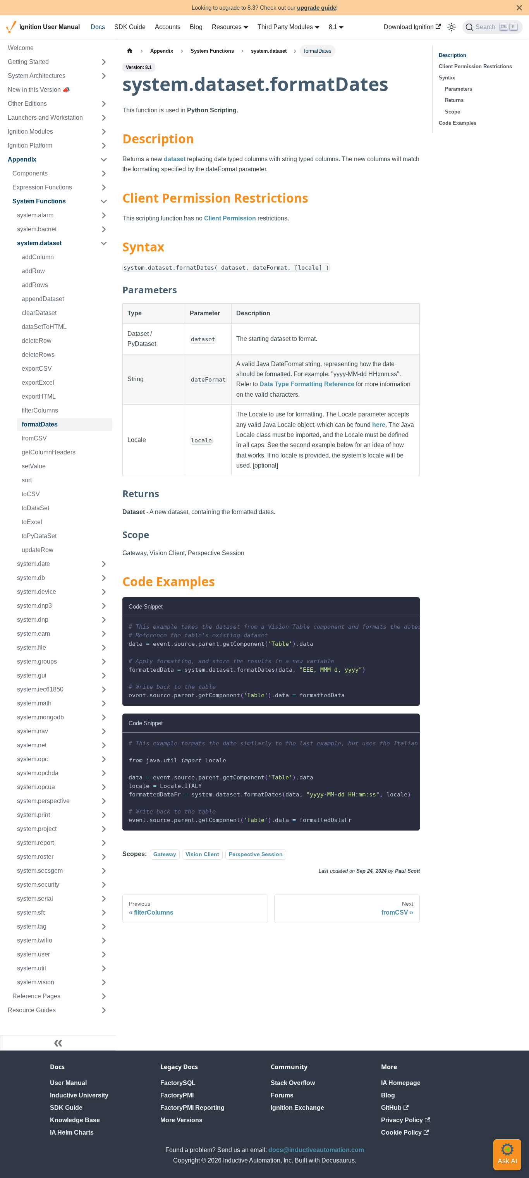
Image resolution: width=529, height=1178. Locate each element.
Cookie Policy (401, 1132)
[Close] (519, 7)
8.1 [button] (333, 27)
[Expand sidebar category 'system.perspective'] (103, 801)
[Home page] (129, 51)
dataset (174, 159)
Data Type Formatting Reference (306, 384)
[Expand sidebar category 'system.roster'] (103, 857)
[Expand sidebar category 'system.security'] (103, 885)
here (378, 424)
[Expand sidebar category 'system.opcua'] (103, 787)
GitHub (391, 1107)
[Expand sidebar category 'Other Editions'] (103, 104)
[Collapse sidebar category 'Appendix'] (103, 159)
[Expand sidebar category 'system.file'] (103, 647)
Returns (454, 100)
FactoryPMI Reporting (192, 1107)
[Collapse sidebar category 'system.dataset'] (103, 243)
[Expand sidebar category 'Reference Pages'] (103, 996)
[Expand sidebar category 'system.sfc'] (103, 912)
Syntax (447, 78)
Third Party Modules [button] (285, 27)
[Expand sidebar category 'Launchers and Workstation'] (103, 118)
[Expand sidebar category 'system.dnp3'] (103, 606)
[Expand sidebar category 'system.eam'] (103, 634)
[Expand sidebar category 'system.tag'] (103, 926)
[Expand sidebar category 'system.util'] (103, 968)
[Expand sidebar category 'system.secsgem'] (103, 871)
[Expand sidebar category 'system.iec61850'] (103, 689)
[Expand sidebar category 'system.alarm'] (103, 215)
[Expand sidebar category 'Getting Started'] (103, 62)
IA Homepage (401, 1083)
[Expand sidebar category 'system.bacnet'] (103, 229)
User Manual (68, 1083)
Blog (196, 27)
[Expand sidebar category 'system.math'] (103, 703)
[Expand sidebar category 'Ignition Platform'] (103, 145)
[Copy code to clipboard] (410, 626)
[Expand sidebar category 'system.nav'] (103, 731)
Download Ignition (409, 27)
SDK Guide (130, 27)
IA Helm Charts (72, 1132)
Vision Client (202, 854)
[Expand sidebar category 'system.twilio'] (103, 940)
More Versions (181, 1120)
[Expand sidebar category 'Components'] (103, 173)
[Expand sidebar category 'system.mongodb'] (103, 717)
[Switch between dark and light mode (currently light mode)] (451, 27)
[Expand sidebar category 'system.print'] (103, 815)
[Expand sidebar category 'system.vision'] (103, 982)
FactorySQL (178, 1083)
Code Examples (457, 123)
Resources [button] (227, 27)
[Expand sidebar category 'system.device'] (103, 592)
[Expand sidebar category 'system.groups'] (103, 661)
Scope (452, 112)
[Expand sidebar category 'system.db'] (103, 578)
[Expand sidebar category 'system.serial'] (103, 899)
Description (452, 55)
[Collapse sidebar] (58, 1043)
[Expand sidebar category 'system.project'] (103, 829)
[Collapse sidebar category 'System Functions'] (103, 201)
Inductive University (79, 1095)
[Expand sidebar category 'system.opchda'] (103, 773)
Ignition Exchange (297, 1107)
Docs (98, 27)
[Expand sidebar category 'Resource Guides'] (103, 1010)
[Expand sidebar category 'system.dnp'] (103, 620)
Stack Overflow (293, 1083)
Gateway (164, 854)
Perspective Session (256, 854)
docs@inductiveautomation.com (316, 1150)
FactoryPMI (177, 1095)
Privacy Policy (402, 1120)
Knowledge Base (75, 1120)
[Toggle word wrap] (396, 626)
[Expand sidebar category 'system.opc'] (103, 759)
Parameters (458, 89)
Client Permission (230, 218)
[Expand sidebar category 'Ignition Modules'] (103, 132)
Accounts (167, 27)
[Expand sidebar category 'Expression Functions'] (103, 187)
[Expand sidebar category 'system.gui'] (103, 675)
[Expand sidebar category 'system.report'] (103, 843)
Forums (282, 1095)
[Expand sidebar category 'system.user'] (103, 954)
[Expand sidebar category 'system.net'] (103, 745)
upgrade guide (316, 7)
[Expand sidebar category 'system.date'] (103, 564)
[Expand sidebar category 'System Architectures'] (103, 76)
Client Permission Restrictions (475, 66)
